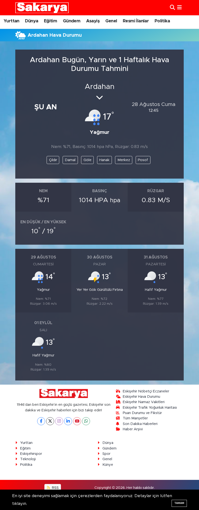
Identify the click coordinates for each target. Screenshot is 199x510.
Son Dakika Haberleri (140, 424)
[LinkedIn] (68, 421)
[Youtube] (77, 421)
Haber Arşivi (133, 429)
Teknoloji (28, 459)
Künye (107, 465)
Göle (87, 160)
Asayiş (93, 21)
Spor (106, 454)
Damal (70, 160)
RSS (55, 488)
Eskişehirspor (31, 454)
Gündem (71, 21)
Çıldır (53, 160)
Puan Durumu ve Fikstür (142, 413)
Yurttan (11, 21)
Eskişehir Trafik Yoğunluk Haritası (150, 407)
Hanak (104, 160)
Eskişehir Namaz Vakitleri (144, 402)
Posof (143, 160)
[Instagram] (59, 421)
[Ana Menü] (179, 8)
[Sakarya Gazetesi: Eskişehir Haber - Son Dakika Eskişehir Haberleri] (42, 7)
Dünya (31, 21)
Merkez (123, 160)
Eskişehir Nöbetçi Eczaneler (146, 391)
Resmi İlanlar (136, 21)
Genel (111, 21)
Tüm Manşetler (135, 418)
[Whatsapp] (86, 421)
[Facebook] (41, 421)
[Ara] (172, 8)
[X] (50, 421)
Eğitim (50, 21)
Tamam (179, 503)
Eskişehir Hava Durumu (141, 396)
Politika (162, 21)
